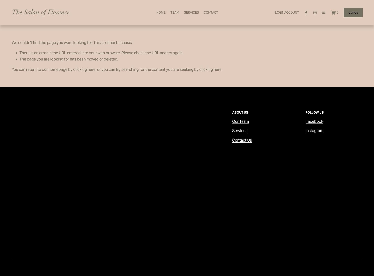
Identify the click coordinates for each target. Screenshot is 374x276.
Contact (211, 13)
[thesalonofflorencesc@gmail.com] (324, 13)
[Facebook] (306, 13)
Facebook (314, 121)
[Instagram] (315, 13)
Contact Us (242, 140)
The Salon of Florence (40, 12)
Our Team (240, 121)
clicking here (84, 69)
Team (174, 13)
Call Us (353, 12)
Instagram (314, 130)
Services (191, 13)
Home (161, 13)
